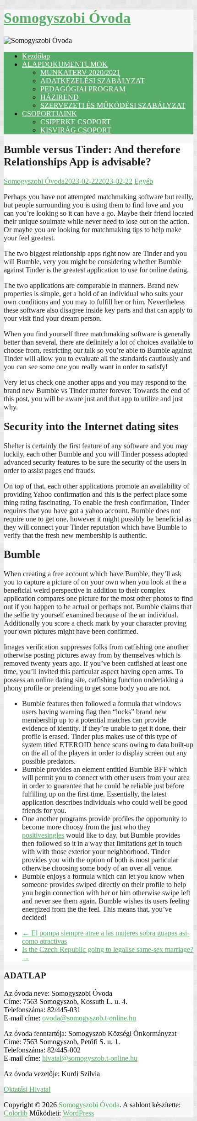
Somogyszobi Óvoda (67, 18)
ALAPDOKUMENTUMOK (65, 64)
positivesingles (43, 835)
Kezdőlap (36, 56)
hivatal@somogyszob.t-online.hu (89, 1058)
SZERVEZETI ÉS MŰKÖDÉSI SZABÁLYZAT (113, 105)
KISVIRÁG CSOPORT (75, 130)
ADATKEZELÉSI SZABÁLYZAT (92, 81)
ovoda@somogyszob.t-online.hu (89, 1018)
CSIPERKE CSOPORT (75, 122)
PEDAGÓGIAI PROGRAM (83, 89)
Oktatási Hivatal (27, 1089)
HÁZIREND (59, 97)
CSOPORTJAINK (49, 113)
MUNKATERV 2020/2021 (80, 72)
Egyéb (143, 181)
